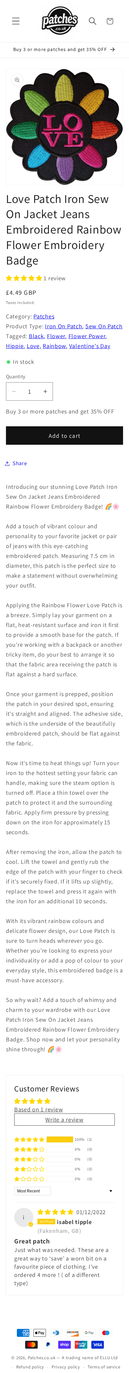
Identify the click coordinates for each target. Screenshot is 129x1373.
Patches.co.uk (42, 1358)
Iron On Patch (63, 326)
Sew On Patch (104, 326)
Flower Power (87, 336)
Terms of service (104, 1367)
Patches (43, 316)
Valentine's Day (89, 346)
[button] (16, 21)
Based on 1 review (38, 1109)
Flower (56, 336)
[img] (56, 1212)
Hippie (14, 346)
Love (33, 346)
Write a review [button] (64, 1119)
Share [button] (20, 463)
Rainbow (54, 346)
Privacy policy (66, 1367)
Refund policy (30, 1367)
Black (36, 336)
